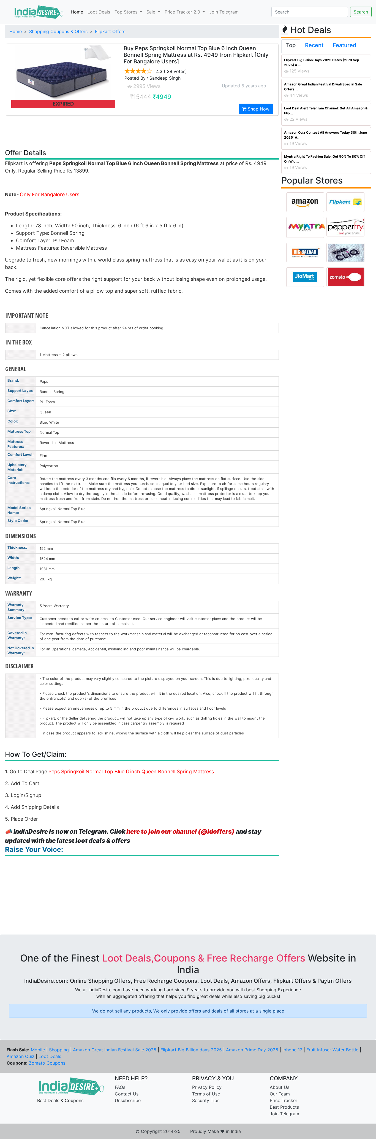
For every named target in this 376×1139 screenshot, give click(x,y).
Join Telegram (224, 12)
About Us (279, 1087)
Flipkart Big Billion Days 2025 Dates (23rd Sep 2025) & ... (321, 62)
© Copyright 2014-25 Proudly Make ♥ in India (188, 1131)
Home (77, 12)
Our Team (280, 1094)
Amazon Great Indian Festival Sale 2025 (114, 1049)
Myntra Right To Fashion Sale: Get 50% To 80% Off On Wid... (324, 158)
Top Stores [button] (127, 12)
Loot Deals (99, 12)
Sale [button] (151, 12)
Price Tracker (283, 1100)
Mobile (38, 1049)
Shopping (59, 1049)
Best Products (284, 1107)
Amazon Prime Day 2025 (252, 1049)
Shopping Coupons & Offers (58, 31)
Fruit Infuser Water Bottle (332, 1049)
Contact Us (126, 1094)
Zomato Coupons (47, 1063)
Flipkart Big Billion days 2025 (191, 1049)
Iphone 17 (292, 1049)
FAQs (120, 1087)
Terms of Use (206, 1094)
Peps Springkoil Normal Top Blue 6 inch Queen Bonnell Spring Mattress (131, 771)
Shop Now (257, 109)
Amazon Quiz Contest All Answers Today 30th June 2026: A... (325, 134)
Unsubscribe (128, 1100)
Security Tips (205, 1100)
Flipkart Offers (110, 31)
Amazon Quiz (20, 1056)
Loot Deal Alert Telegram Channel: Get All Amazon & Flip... (325, 110)
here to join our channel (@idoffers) (180, 831)
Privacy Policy (207, 1087)
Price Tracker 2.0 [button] (183, 12)
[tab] (290, 46)
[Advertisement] (142, 131)
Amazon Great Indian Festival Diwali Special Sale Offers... (323, 86)
